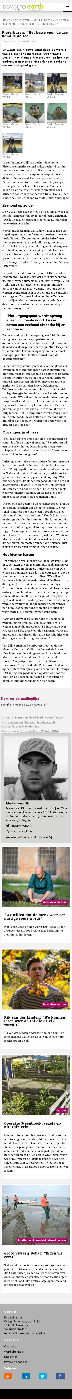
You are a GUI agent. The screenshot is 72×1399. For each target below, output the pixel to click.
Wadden (29, 722)
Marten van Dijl (9, 41)
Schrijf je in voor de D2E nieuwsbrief (23, 704)
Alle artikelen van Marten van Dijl (33, 838)
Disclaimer (10, 1356)
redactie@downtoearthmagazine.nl (26, 1333)
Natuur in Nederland (29, 717)
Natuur (49, 717)
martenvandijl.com (22, 832)
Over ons (10, 1346)
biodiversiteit (46, 722)
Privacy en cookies (15, 1362)
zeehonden (15, 722)
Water (59, 717)
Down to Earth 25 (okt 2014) (39, 731)
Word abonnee (13, 1351)
